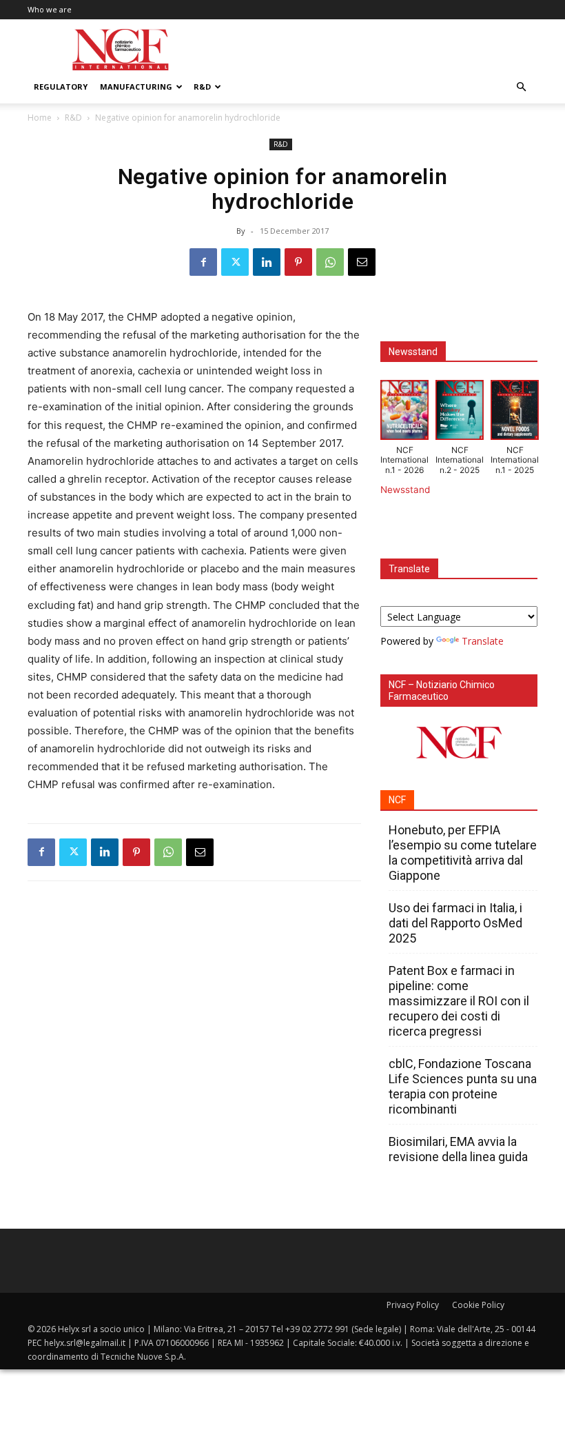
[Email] (362, 262)
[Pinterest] (298, 262)
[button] (520, 87)
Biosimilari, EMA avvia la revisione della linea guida (458, 1149)
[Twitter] (235, 262)
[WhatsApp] (330, 262)
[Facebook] (203, 262)
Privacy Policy (413, 1305)
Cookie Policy (478, 1305)
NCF (397, 799)
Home (40, 117)
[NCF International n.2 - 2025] (459, 412)
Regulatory (61, 86)
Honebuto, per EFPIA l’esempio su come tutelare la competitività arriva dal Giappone (463, 853)
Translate (483, 640)
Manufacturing (136, 86)
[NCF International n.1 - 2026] (404, 412)
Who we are (50, 9)
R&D (202, 86)
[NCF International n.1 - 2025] (515, 412)
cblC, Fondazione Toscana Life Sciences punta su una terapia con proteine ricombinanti (463, 1086)
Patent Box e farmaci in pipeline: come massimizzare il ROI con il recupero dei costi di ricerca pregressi (459, 1000)
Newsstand (405, 489)
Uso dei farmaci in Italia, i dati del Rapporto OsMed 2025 (455, 922)
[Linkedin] (266, 262)
